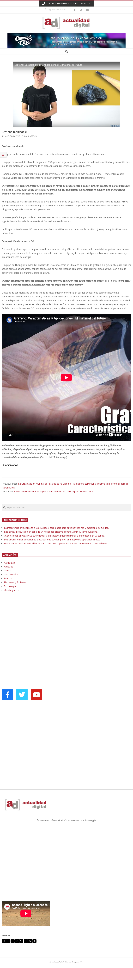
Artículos (8, 566)
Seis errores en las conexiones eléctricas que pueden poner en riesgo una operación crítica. (52, 539)
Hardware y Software (15, 582)
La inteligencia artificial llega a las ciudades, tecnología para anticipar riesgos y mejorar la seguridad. (56, 527)
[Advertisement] (26, 627)
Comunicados (11, 574)
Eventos (8, 578)
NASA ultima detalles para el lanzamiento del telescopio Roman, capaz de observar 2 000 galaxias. (56, 543)
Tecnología (10, 586)
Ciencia (8, 570)
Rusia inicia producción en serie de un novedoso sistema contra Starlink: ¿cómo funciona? (51, 531)
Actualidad (9, 562)
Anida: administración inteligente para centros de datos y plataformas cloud (53, 491)
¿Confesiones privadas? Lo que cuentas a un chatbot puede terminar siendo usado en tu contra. (54, 535)
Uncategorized (11, 590)
